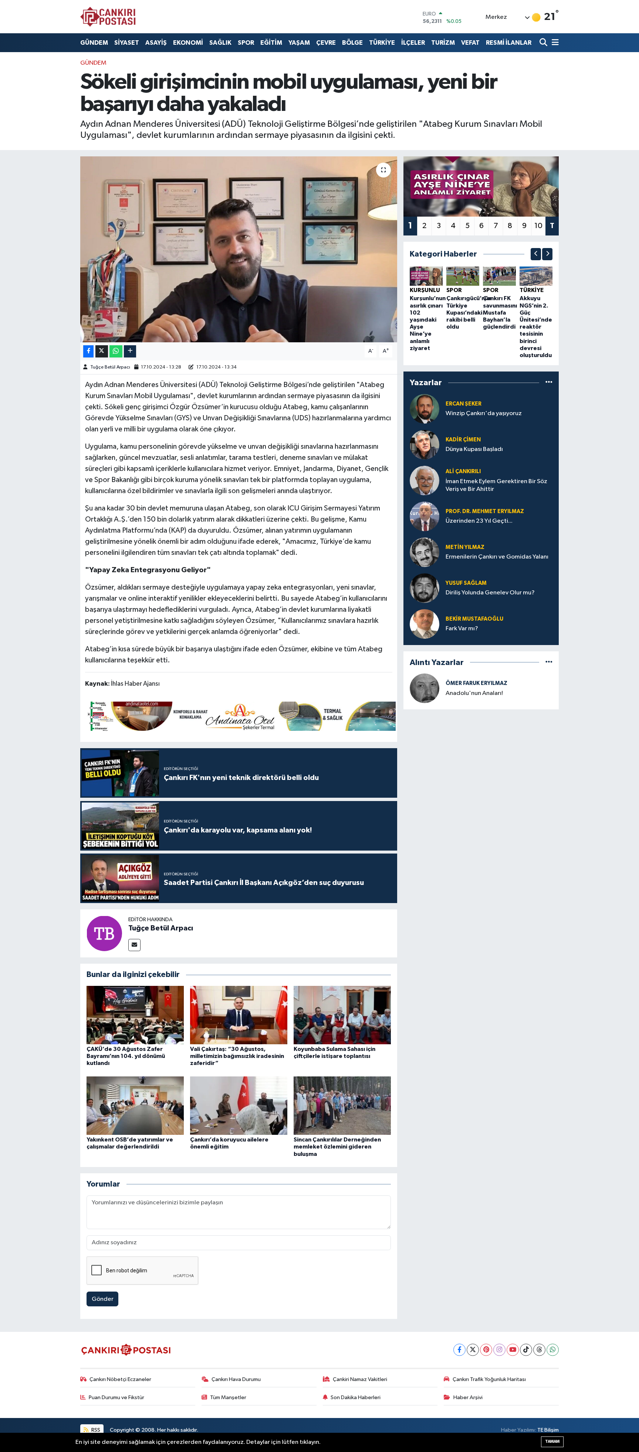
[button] (536, 254)
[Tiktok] (526, 1350)
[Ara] (544, 43)
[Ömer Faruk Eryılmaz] (424, 688)
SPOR (246, 43)
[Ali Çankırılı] (424, 480)
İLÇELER (413, 43)
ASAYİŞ (156, 43)
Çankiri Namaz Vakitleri (360, 1379)
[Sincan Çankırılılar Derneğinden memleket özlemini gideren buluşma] (342, 1105)
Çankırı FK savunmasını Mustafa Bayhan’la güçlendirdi (500, 312)
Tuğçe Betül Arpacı (110, 367)
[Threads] (539, 1350)
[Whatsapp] (553, 1350)
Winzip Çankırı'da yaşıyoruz (484, 413)
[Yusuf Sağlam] (424, 588)
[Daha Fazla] (130, 351)
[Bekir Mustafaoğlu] (424, 624)
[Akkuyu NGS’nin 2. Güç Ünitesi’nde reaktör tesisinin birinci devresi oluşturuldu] (536, 276)
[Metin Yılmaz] (424, 552)
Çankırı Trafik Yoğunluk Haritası (489, 1379)
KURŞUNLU (425, 290)
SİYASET (126, 43)
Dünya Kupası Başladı (474, 449)
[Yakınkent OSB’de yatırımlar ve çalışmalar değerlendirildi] (135, 1105)
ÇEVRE (326, 43)
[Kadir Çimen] (424, 444)
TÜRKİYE (382, 43)
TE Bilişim (548, 1430)
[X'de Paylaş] (101, 351)
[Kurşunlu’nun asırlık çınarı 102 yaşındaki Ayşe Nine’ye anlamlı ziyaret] (426, 276)
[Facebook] (459, 1350)
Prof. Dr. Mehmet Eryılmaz (485, 511)
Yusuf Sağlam (466, 583)
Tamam (552, 1441)
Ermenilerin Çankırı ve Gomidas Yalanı (497, 557)
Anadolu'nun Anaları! (474, 693)
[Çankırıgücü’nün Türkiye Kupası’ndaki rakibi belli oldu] (462, 276)
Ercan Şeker (463, 404)
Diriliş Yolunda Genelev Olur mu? (490, 593)
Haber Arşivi (468, 1397)
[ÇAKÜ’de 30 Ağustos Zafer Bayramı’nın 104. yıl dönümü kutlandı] (135, 1015)
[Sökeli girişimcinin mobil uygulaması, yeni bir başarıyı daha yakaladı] (238, 249)
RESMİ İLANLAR (508, 43)
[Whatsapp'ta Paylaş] (115, 351)
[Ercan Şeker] (424, 409)
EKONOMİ (188, 43)
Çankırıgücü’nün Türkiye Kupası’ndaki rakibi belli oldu (468, 312)
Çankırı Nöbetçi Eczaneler (120, 1379)
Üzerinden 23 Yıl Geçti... (479, 521)
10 (538, 226)
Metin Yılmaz (465, 547)
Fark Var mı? (462, 628)
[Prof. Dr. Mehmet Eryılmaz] (424, 516)
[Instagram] (499, 1350)
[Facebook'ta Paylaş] (88, 351)
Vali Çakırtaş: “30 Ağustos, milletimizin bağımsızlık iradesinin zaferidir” (237, 1056)
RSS (95, 1430)
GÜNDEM (94, 43)
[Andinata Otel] (240, 715)
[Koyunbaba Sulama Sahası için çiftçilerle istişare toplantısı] (342, 1015)
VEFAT (470, 43)
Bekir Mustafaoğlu (474, 619)
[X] (473, 1350)
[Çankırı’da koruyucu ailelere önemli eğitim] (238, 1105)
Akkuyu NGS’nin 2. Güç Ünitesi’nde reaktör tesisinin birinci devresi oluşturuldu (536, 326)
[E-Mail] (134, 945)
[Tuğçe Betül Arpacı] (104, 933)
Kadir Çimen (463, 439)
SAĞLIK (220, 43)
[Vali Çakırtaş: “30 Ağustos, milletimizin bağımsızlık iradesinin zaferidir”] (238, 1015)
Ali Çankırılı (463, 471)
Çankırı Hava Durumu (236, 1379)
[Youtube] (513, 1350)
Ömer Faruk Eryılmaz (476, 683)
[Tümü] (548, 383)
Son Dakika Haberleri (356, 1397)
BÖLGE (352, 43)
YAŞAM (299, 43)
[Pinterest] (486, 1350)
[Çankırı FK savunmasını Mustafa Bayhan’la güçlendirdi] (499, 276)
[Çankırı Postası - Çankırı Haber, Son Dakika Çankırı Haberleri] (108, 16)
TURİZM (443, 43)
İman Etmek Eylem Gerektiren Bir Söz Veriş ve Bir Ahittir (496, 485)
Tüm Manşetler (228, 1397)
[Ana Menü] (554, 43)
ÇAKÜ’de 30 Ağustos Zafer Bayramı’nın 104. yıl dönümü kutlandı (126, 1056)
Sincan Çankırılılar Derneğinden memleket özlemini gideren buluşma (337, 1147)
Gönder (103, 1299)
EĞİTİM (271, 43)
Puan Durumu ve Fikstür (116, 1397)
